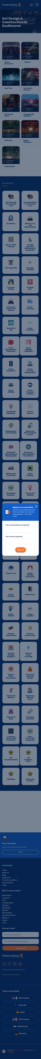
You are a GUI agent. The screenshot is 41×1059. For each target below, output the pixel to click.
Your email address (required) (17, 525)
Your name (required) (13, 537)
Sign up (20, 550)
